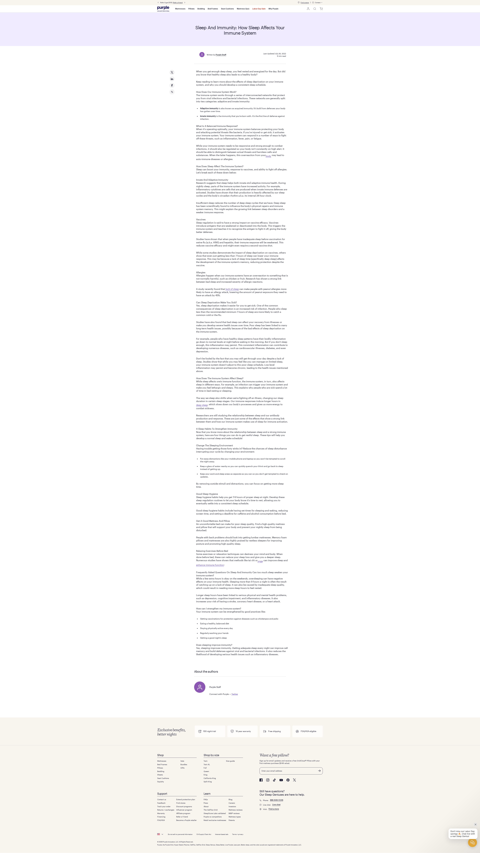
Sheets (160, 775)
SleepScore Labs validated (215, 813)
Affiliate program (183, 813)
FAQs (206, 799)
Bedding (201, 9)
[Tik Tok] (274, 780)
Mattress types (235, 817)
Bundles (183, 764)
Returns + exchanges (165, 810)
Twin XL (207, 764)
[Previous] (158, 3)
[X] (294, 780)
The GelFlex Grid (211, 810)
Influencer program (184, 810)
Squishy (160, 781)
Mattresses (180, 9)
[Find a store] (299, 3)
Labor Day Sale (259, 9)
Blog (230, 799)
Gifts (182, 768)
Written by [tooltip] (216, 55)
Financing (161, 817)
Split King (208, 781)
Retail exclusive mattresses (215, 820)
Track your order (163, 806)
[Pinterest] (288, 780)
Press (206, 803)
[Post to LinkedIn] (172, 78)
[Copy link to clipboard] (172, 91)
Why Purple (273, 9)
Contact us (161, 799)
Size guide (230, 761)
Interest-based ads (221, 834)
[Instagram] (267, 780)
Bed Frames (213, 9)
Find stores (180, 803)
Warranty (161, 813)
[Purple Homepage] (163, 9)
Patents (232, 820)
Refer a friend (178, 2)
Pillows (191, 9)
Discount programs (184, 806)
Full (205, 768)
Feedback (161, 803)
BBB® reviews (234, 813)
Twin (205, 761)
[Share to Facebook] (172, 85)
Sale (182, 761)
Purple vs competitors (213, 817)
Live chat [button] (276, 805)
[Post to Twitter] (172, 72)
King (205, 775)
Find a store (305, 2)
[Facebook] (261, 780)
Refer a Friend (182, 817)
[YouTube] (281, 780)
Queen (206, 771)
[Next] (185, 3)
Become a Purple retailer (186, 820)
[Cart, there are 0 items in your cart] (321, 8)
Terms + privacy (237, 834)
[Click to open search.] (314, 8)
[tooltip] (317, 3)
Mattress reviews (235, 810)
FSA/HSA (161, 820)
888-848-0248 (276, 800)
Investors (232, 806)
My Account (308, 8)
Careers (232, 803)
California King (210, 778)
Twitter (235, 694)
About (206, 806)
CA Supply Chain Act (203, 834)
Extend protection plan (185, 799)
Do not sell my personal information (180, 834)
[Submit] (319, 771)
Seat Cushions (227, 9)
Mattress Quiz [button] (243, 9)
